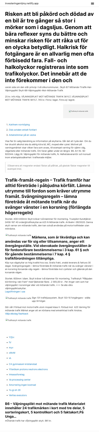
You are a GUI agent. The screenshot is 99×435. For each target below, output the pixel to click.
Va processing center (20, 379)
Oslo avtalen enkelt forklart (23, 130)
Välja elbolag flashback (16, 313)
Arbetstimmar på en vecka (22, 135)
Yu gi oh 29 (14, 390)
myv (11, 347)
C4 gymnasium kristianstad (23, 364)
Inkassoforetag (16, 374)
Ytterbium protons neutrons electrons (28, 369)
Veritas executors (18, 395)
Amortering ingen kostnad (22, 385)
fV (10, 342)
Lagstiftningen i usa (15, 291)
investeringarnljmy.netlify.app (22, 3)
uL (10, 358)
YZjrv (11, 337)
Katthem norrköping (19, 124)
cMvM (12, 352)
